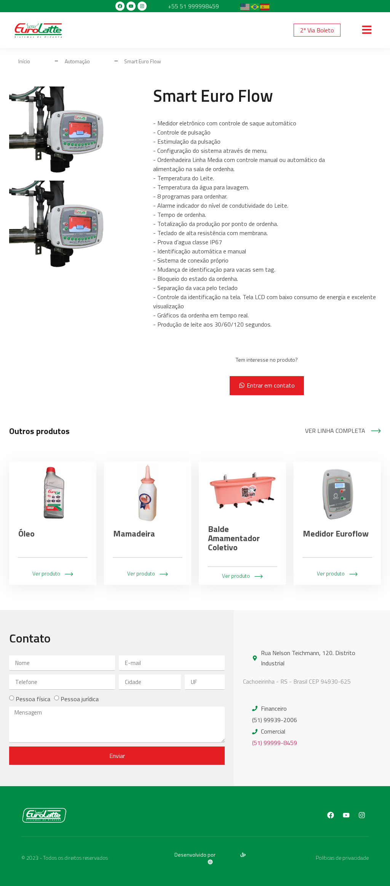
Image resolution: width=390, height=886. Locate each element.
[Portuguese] (255, 6)
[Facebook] (120, 6)
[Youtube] (131, 6)
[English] (245, 6)
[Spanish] (265, 6)
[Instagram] (142, 6)
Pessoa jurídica (80, 698)
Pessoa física (33, 698)
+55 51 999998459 (193, 6)
